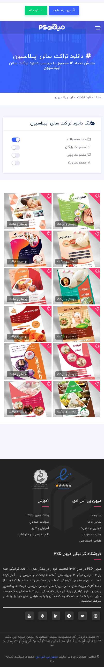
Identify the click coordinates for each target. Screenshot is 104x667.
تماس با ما (94, 522)
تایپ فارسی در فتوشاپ (33, 534)
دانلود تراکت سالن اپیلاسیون (74, 97)
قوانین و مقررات (90, 528)
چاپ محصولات (91, 534)
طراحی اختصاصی (90, 541)
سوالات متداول (39, 522)
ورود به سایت (62, 10)
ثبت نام (34, 10)
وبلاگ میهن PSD (38, 515)
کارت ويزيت (85, 586)
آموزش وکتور (40, 528)
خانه (98, 97)
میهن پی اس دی (47, 657)
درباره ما (96, 515)
